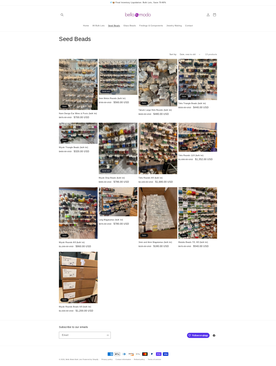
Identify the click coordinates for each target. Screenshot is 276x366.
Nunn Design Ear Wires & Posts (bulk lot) (78, 113)
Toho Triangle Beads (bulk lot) (192, 103)
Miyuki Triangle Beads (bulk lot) (73, 147)
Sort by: (173, 54)
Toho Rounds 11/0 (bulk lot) (190, 155)
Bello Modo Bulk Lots (74, 359)
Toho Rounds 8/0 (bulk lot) (151, 178)
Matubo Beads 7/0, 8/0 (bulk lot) (193, 242)
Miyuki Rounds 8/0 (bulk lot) (72, 242)
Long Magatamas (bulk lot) (111, 220)
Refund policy (139, 359)
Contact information (123, 359)
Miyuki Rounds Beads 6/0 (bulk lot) (75, 307)
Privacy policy (107, 359)
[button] (62, 15)
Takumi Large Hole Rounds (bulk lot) (155, 110)
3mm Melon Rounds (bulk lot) (112, 98)
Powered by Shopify (90, 359)
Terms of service (154, 359)
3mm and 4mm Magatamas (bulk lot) (155, 242)
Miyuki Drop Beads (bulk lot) (112, 178)
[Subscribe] (107, 335)
